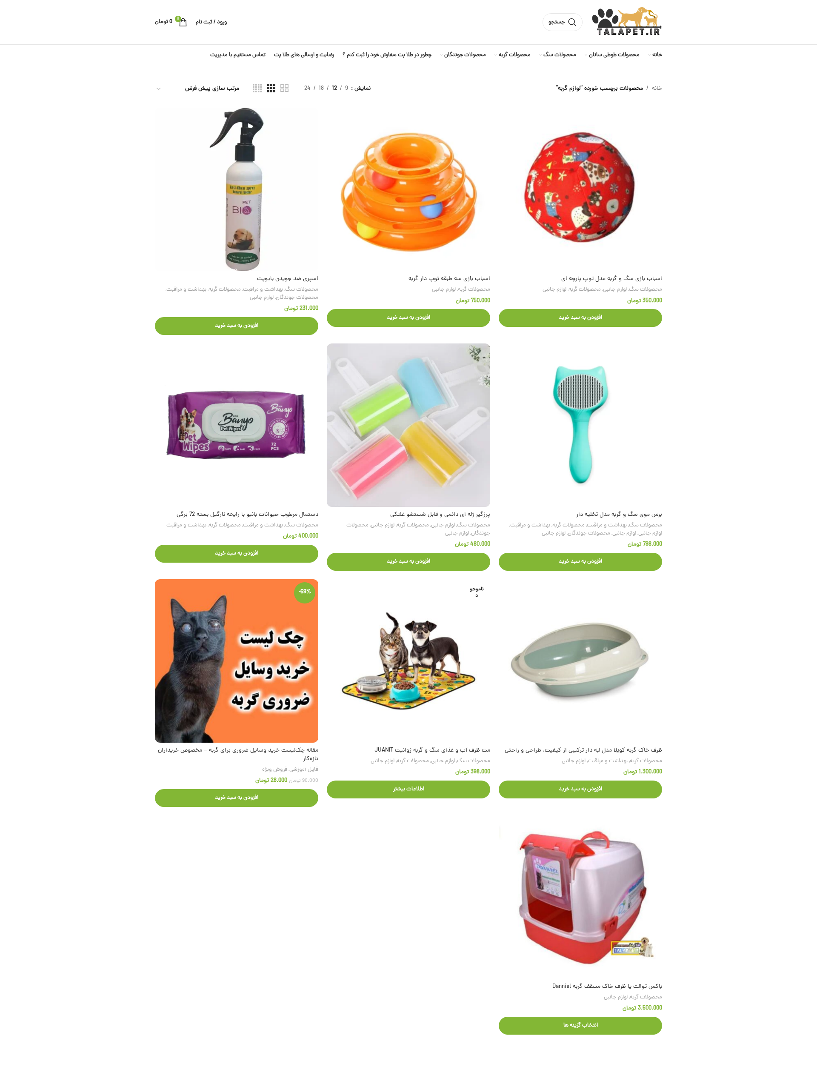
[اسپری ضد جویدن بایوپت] (236, 189)
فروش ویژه (274, 769)
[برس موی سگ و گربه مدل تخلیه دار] (580, 425)
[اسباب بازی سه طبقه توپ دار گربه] (408, 189)
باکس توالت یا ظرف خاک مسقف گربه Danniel (607, 986)
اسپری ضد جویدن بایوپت (287, 279)
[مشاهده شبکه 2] (284, 89)
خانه (657, 88)
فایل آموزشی (303, 769)
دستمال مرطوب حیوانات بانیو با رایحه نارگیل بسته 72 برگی (247, 514)
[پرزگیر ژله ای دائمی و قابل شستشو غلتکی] (408, 425)
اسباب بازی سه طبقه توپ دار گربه (449, 279)
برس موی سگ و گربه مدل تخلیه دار (619, 514)
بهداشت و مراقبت (263, 289)
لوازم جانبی (615, 289)
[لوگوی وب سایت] (626, 22)
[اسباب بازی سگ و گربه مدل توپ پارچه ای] (580, 189)
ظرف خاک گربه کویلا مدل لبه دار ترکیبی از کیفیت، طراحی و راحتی (583, 750)
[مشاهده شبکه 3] (271, 89)
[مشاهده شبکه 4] (257, 89)
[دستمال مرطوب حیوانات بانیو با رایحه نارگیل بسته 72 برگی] (236, 425)
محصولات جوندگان (297, 297)
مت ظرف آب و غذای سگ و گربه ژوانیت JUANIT (432, 750)
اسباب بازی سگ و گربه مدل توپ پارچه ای (611, 279)
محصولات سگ (645, 289)
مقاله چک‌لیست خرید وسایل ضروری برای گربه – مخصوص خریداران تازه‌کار (238, 755)
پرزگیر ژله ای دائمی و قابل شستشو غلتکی (440, 514)
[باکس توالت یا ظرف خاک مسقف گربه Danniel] (580, 897)
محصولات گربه (584, 289)
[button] (580, 318)
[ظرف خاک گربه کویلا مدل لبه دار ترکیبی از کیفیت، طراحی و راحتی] (580, 661)
